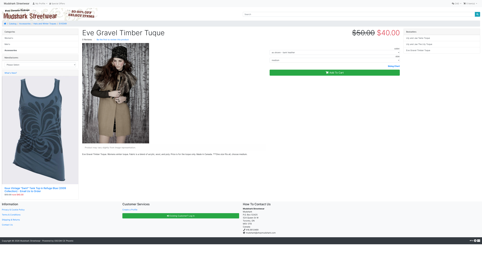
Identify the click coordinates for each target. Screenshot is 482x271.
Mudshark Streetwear (16, 3)
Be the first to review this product (113, 39)
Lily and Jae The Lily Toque (419, 44)
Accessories (25, 23)
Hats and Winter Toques (44, 23)
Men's (7, 44)
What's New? (11, 73)
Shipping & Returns (11, 219)
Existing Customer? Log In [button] (182, 216)
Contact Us (7, 224)
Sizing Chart (394, 66)
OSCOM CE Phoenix (63, 241)
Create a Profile (129, 209)
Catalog (12, 23)
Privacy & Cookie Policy (13, 209)
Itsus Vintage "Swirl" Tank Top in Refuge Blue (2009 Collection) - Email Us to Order (35, 190)
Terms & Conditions (11, 214)
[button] (39, 3)
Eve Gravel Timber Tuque (418, 50)
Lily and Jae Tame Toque (418, 38)
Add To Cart (336, 72)
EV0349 (63, 23)
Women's (9, 38)
